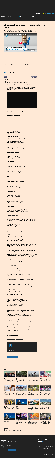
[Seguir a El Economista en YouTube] (46, 446)
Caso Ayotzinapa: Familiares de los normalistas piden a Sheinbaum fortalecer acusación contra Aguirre (45, 394)
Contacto (22, 441)
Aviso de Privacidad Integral (16, 441)
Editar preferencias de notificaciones (6, 443)
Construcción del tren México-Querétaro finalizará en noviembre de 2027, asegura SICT (33, 408)
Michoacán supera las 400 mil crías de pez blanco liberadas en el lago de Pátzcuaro (21, 394)
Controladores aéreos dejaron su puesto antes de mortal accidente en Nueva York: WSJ (33, 380)
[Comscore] (47, 454)
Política (17, 392)
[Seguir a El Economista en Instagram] (50, 446)
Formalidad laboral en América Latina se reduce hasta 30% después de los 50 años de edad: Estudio (45, 422)
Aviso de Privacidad (9, 441)
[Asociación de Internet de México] (53, 454)
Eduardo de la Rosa (11, 72)
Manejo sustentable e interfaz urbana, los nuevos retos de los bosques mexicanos (21, 380)
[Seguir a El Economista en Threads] (46, 448)
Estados (29, 406)
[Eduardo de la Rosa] (5, 72)
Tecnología (6, 392)
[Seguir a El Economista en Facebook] (40, 446)
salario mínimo (15, 219)
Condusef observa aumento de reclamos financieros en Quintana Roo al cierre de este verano (33, 422)
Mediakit (6, 440)
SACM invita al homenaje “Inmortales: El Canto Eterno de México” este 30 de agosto (9, 380)
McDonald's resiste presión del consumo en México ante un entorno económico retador (9, 408)
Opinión (17, 406)
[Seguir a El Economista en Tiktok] (48, 448)
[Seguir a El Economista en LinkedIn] (44, 446)
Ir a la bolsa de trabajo (12, 449)
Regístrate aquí (40, 441)
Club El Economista (19, 438)
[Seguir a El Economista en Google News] (44, 448)
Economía (41, 420)
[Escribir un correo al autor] (13, 350)
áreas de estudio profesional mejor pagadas (19, 278)
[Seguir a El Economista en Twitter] (42, 446)
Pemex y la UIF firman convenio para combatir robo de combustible (33, 394)
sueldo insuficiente (16, 250)
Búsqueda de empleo (11, 340)
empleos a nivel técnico (25, 231)
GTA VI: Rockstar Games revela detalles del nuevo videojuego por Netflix (21, 422)
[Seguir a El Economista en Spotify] (48, 446)
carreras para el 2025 (27, 286)
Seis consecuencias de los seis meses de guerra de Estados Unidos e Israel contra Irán (45, 380)
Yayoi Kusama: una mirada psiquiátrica (20, 408)
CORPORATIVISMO (7, 421)
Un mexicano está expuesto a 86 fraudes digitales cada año (9, 394)
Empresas (29, 378)
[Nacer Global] (3, 447)
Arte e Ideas (5, 378)
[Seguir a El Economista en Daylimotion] (52, 446)
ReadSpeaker (29, 77)
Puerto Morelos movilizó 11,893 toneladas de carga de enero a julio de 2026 (45, 408)
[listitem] (5, 77)
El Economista (9, 438)
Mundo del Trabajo (19, 340)
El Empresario (13, 438)
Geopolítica (41, 378)
